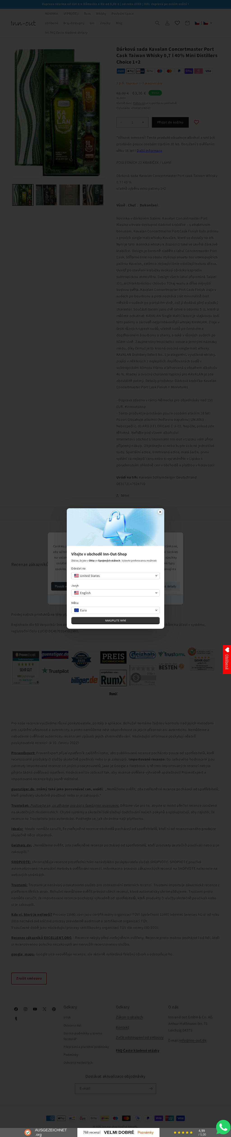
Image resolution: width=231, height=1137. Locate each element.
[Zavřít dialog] (160, 512)
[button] (115, 575)
